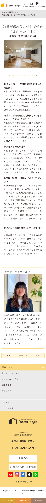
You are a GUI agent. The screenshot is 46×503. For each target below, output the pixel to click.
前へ (13, 75)
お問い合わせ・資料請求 (23, 467)
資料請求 (22, 500)
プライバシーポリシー (23, 482)
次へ (33, 75)
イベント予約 (7, 500)
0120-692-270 (23, 448)
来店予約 (23, 458)
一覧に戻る (23, 75)
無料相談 (38, 500)
